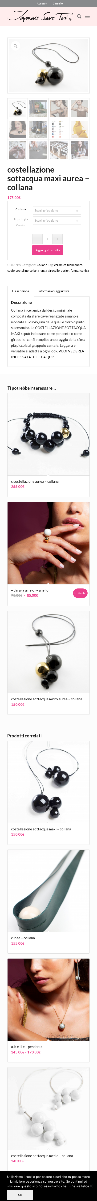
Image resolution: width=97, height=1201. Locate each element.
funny (74, 270)
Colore (21, 209)
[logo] (40, 16)
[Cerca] (76, 16)
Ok (20, 1195)
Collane (42, 265)
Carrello (58, 3)
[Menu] (87, 16)
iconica (84, 270)
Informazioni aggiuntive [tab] (54, 291)
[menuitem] (42, 3)
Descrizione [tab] (20, 291)
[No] (91, 1186)
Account (42, 3)
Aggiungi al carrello (48, 250)
